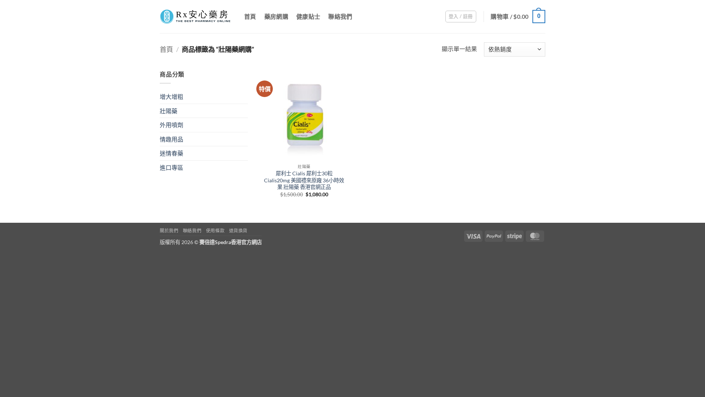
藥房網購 (276, 16)
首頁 (250, 16)
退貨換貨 (238, 230)
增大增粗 (171, 96)
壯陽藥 (168, 110)
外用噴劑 (171, 124)
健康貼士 (308, 16)
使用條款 (215, 230)
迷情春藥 (171, 153)
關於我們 (169, 230)
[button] (460, 16)
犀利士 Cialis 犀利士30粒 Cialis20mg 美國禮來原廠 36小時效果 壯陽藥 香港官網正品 (304, 180)
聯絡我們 (340, 16)
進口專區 (171, 167)
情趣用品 (171, 139)
